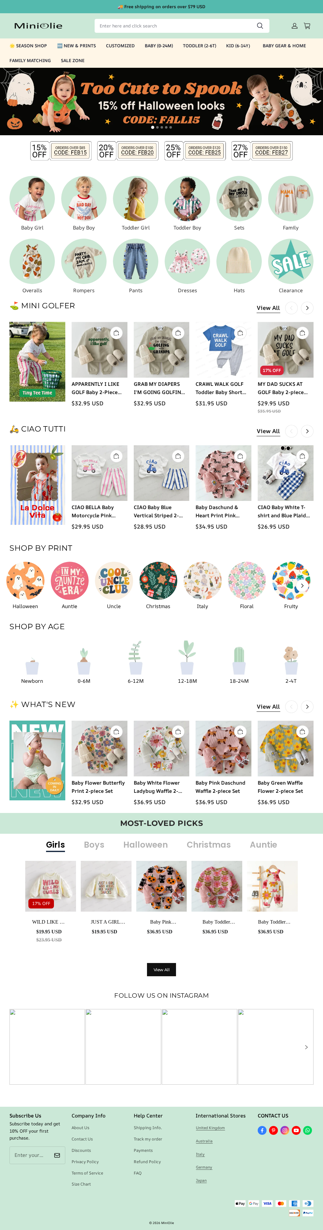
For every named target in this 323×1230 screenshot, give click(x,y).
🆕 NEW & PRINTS (76, 46)
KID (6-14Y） (239, 46)
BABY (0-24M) (159, 46)
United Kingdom (210, 1127)
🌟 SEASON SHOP (28, 46)
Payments (143, 1150)
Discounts (81, 1150)
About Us (80, 1127)
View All (268, 307)
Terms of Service (87, 1173)
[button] (306, 1047)
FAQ (138, 1173)
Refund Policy (147, 1161)
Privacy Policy (85, 1161)
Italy (200, 1154)
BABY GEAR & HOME (284, 46)
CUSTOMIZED (120, 46)
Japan (201, 1180)
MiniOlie (167, 1223)
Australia (204, 1141)
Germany (204, 1167)
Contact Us (82, 1139)
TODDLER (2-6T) (199, 46)
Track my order (148, 1139)
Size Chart (81, 1184)
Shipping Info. (148, 1127)
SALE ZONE (73, 60)
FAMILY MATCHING (30, 60)
